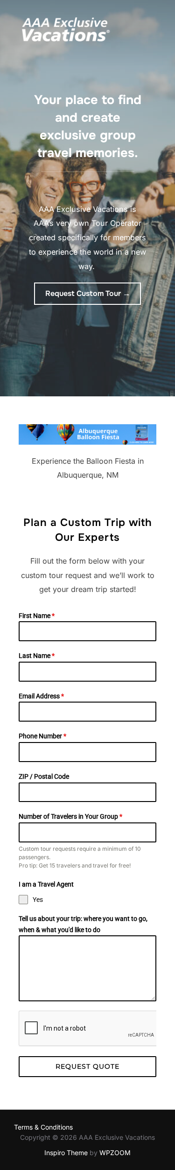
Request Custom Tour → (87, 293)
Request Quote (87, 1066)
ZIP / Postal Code (44, 776)
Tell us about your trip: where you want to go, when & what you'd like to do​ (83, 924)
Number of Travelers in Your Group (70, 816)
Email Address (41, 696)
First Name (37, 615)
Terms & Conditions (43, 1127)
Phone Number (42, 736)
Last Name (37, 655)
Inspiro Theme (66, 1153)
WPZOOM (115, 1153)
